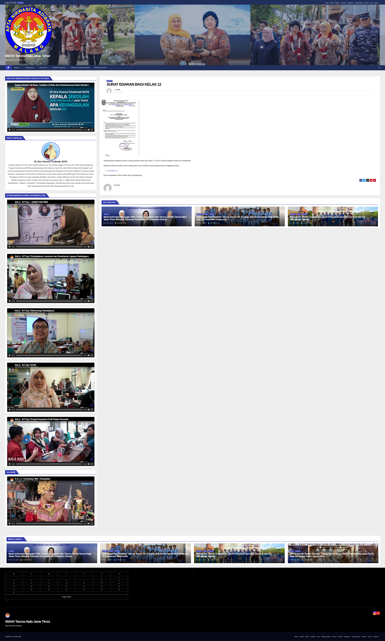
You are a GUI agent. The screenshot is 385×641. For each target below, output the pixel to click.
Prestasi (364, 636)
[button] (379, 68)
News (205, 214)
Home (327, 3)
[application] (50, 107)
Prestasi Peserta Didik (80, 67)
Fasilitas (343, 3)
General (199, 214)
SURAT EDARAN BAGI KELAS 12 (134, 84)
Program (337, 3)
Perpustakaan (359, 3)
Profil (331, 3)
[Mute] (89, 130)
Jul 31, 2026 (14, 560)
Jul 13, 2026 (295, 560)
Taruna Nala (121, 223)
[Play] (10, 130)
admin (118, 89)
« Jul (6, 600)
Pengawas (351, 3)
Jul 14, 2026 (202, 560)
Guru (371, 3)
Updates (109, 81)
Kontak (340, 636)
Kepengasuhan (59, 67)
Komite (367, 3)
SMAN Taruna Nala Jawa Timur (27, 56)
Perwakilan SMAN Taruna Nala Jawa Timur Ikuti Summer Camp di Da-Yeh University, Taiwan (327, 218)
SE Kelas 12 (113, 171)
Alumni (376, 3)
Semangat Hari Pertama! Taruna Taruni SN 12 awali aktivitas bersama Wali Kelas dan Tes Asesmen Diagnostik (238, 218)
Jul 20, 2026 (108, 560)
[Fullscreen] (92, 130)
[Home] (8, 67)
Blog (307, 636)
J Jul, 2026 (109, 223)
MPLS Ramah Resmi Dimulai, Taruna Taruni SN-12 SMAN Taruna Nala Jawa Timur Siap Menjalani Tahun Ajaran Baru (332, 555)
